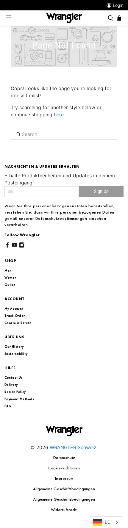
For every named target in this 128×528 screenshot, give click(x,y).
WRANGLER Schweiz (73, 447)
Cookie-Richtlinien (64, 468)
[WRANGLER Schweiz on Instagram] (21, 246)
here (59, 114)
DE (107, 522)
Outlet (9, 285)
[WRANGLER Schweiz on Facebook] (7, 246)
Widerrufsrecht (64, 509)
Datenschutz (64, 457)
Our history (14, 346)
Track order (14, 316)
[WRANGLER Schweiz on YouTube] (14, 246)
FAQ (7, 406)
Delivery (11, 385)
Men (7, 270)
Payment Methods (19, 399)
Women (10, 277)
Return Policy (15, 392)
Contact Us (13, 377)
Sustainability (16, 354)
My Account (14, 308)
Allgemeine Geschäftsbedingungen (64, 488)
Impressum (64, 478)
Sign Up (101, 191)
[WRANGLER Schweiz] (64, 18)
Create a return (17, 323)
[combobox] (106, 522)
